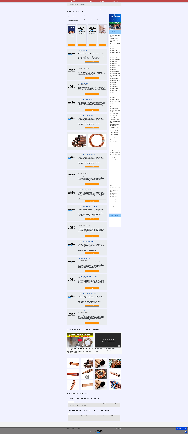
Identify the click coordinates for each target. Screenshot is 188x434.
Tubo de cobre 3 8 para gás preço (115, 76)
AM (97, 414)
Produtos (102, 1)
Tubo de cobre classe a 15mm (114, 191)
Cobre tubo (112, 166)
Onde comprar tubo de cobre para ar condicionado (115, 44)
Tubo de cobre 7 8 (113, 97)
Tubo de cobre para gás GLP (115, 90)
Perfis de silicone (113, 223)
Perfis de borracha (113, 221)
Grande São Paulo (97, 401)
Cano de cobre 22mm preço (115, 159)
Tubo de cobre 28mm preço (115, 65)
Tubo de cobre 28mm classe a (115, 188)
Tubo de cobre (112, 144)
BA (88, 414)
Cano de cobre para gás (114, 113)
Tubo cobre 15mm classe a (114, 171)
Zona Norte (76, 401)
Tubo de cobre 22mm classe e (115, 181)
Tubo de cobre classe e (114, 199)
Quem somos (115, 1)
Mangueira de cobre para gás (114, 128)
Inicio (91, 1)
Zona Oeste (81, 401)
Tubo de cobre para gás (114, 86)
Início (104, 425)
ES (73, 414)
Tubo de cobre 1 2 (113, 46)
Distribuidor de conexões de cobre (115, 122)
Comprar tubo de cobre (114, 132)
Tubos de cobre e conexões (115, 150)
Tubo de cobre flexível (114, 130)
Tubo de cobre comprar (114, 108)
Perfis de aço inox (113, 219)
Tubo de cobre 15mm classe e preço (115, 176)
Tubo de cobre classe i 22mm (115, 211)
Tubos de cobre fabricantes (115, 152)
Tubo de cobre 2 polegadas (115, 59)
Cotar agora (71, 44)
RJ (68, 414)
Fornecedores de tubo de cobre (114, 169)
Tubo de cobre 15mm (113, 57)
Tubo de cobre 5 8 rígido (114, 88)
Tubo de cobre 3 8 (95, 9)
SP (76, 414)
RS (83, 414)
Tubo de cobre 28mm (113, 63)
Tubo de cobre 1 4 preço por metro (115, 53)
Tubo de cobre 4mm (113, 82)
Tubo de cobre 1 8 (113, 55)
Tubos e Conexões (113, 225)
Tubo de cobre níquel (113, 146)
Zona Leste (91, 401)
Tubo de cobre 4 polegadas (115, 80)
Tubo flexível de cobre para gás (115, 95)
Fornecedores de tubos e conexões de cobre (114, 125)
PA (99, 414)
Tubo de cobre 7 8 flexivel (114, 99)
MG (71, 414)
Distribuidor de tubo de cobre (114, 41)
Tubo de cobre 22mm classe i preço (115, 185)
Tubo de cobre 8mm (113, 103)
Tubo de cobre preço (113, 148)
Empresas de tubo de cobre (115, 137)
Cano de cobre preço (108, 9)
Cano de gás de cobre (113, 115)
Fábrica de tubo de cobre (114, 139)
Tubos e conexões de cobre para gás (101, 9)
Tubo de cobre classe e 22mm (114, 202)
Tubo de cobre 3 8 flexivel (114, 71)
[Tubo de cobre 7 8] (71, 29)
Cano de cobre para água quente (114, 162)
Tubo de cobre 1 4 (113, 48)
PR (78, 414)
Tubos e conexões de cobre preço (115, 36)
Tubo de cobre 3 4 (113, 67)
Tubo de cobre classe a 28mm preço (114, 197)
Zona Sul (86, 401)
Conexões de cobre (113, 117)
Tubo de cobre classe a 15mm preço (114, 194)
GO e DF (94, 414)
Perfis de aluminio (113, 217)
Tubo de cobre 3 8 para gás (115, 73)
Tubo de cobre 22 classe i (118, 9)
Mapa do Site (117, 425)
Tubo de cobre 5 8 (113, 84)
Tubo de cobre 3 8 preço (114, 78)
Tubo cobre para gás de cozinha (114, 142)
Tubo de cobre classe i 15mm (115, 209)
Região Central (70, 401)
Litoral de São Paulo (104, 401)
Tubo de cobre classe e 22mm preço (114, 205)
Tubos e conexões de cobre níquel (115, 155)
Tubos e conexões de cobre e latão (115, 106)
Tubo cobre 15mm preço (114, 173)
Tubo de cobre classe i (114, 208)
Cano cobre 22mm (113, 9)
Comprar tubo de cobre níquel (114, 135)
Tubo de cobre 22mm (113, 61)
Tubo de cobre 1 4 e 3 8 (114, 50)
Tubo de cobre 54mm (113, 92)
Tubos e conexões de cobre (115, 101)
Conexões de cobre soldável (115, 119)
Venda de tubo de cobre (114, 38)
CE (90, 414)
